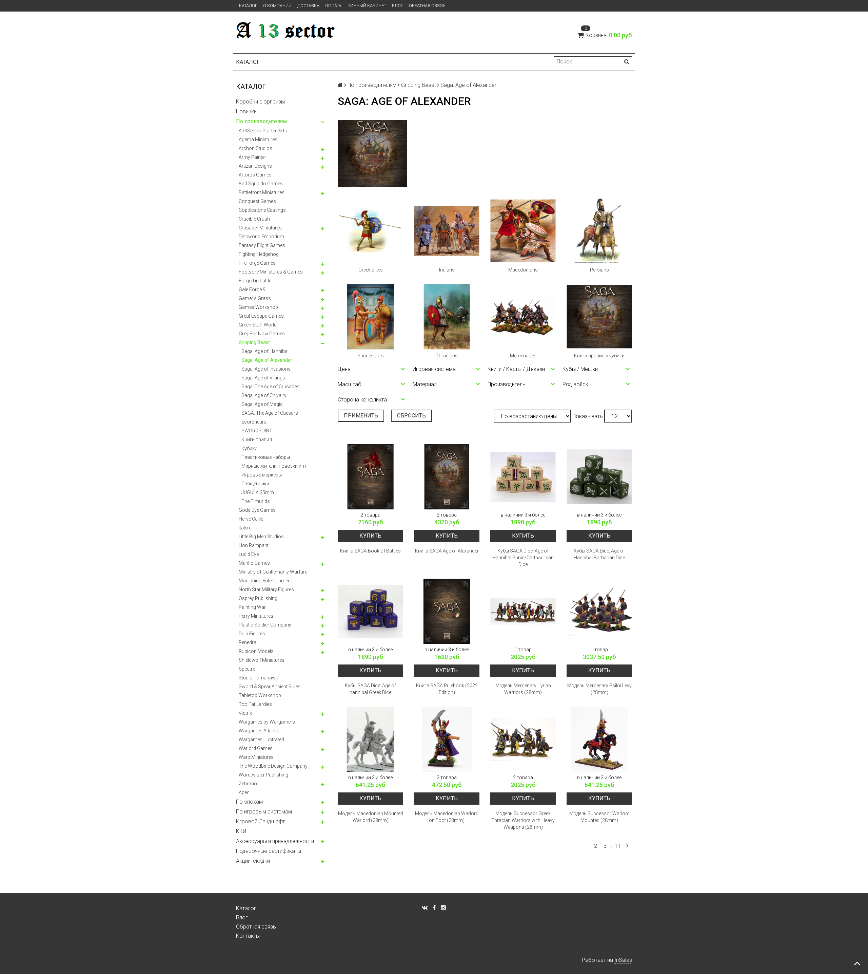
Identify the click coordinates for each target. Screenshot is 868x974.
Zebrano (248, 783)
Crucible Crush (254, 219)
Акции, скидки (253, 861)
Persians (599, 270)
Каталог (248, 5)
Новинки (246, 111)
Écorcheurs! (254, 422)
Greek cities (370, 270)
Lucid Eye (249, 554)
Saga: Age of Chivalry (264, 395)
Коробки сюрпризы (260, 101)
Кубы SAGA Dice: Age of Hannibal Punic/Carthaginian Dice (523, 557)
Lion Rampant (254, 545)
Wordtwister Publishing (263, 775)
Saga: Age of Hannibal (265, 351)
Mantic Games (254, 563)
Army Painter (252, 157)
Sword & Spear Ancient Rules (269, 686)
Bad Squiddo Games (261, 183)
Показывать (587, 416)
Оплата (333, 5)
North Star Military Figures (266, 589)
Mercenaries (523, 355)
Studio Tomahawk (258, 677)
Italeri (244, 527)
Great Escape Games (261, 316)
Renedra (247, 642)
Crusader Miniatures (260, 227)
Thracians (447, 355)
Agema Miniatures (258, 139)
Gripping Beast (254, 342)
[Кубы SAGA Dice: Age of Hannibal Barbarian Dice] (599, 476)
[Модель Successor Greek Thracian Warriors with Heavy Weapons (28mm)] (523, 739)
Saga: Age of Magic (262, 404)
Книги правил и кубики (599, 355)
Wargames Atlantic (259, 730)
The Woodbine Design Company (273, 766)
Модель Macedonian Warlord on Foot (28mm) (446, 817)
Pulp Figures (252, 633)
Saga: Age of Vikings (263, 377)
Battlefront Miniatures (261, 192)
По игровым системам (264, 811)
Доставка (308, 5)
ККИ (241, 831)
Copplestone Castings (262, 210)
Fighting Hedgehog (259, 254)
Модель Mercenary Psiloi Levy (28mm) (599, 689)
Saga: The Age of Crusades (270, 386)
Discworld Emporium (261, 236)
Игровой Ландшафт (260, 821)
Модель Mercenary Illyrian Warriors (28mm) (523, 689)
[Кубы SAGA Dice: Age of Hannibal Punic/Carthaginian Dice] (523, 476)
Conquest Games (257, 201)
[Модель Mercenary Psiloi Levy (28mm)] (599, 611)
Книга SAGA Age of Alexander (447, 551)
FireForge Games (257, 263)
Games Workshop (258, 307)
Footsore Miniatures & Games (271, 272)
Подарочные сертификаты (268, 851)
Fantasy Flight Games (262, 245)
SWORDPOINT (256, 430)
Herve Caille (251, 519)
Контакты (248, 936)
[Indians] (446, 231)
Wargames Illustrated (261, 739)
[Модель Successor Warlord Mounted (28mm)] (599, 739)
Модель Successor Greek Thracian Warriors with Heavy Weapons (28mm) (523, 820)
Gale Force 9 (252, 289)
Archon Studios (255, 148)
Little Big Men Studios (261, 536)
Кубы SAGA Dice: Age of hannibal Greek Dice (370, 689)
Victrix (245, 713)
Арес (244, 792)
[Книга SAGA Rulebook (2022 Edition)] (446, 611)
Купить (370, 535)
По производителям (261, 121)
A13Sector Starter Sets (263, 130)
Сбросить (411, 415)
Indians (447, 270)
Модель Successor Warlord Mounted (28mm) (599, 817)
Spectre (247, 669)
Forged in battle (255, 280)
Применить (361, 415)
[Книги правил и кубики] (599, 317)
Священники (255, 483)
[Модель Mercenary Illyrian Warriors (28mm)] (523, 611)
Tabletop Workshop (260, 695)
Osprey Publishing (258, 598)
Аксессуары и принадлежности (275, 841)
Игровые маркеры (261, 474)
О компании (277, 5)
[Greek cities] (370, 231)
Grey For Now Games (262, 333)
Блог (397, 5)
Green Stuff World (258, 324)
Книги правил (256, 439)
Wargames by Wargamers (267, 722)
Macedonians (523, 270)
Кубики (249, 448)
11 (618, 846)
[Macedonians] (523, 231)
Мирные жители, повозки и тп (274, 466)
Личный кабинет (366, 5)
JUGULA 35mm (257, 492)
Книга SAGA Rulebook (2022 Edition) (447, 689)
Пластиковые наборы (265, 457)
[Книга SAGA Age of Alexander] (446, 476)
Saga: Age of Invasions (266, 369)
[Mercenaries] (523, 317)
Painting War (252, 607)
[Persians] (599, 231)
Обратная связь (427, 5)
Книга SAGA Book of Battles (370, 551)
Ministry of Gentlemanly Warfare (273, 572)
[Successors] (370, 317)
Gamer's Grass (255, 298)
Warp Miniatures (256, 757)
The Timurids (255, 501)
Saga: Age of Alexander (266, 360)
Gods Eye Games (257, 510)
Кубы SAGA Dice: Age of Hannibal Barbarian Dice (599, 554)
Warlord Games (256, 748)
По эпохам (249, 802)
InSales (623, 960)
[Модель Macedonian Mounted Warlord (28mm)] (370, 739)
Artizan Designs (255, 166)
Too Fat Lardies (255, 704)
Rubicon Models (256, 651)
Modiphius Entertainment (265, 580)
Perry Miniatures (256, 616)
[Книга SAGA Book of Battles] (370, 476)
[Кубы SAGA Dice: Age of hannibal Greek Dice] (370, 611)
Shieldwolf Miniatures (261, 660)
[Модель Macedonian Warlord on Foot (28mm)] (446, 739)
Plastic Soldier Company (265, 625)
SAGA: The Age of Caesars (269, 413)
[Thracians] (446, 317)
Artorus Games (255, 174)
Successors (370, 355)
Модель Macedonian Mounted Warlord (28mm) (370, 817)
